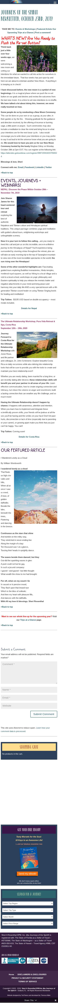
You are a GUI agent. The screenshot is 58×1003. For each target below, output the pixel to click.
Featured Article (44, 29)
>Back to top (7, 172)
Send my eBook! (27, 873)
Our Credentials (40, 786)
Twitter (48, 167)
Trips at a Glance (28, 620)
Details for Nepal (29, 308)
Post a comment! (43, 32)
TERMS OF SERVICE (27, 981)
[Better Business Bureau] (14, 963)
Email (20, 167)
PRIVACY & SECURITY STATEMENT (27, 978)
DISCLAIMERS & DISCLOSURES (32, 974)
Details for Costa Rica (29, 437)
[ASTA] (33, 963)
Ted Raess (24, 995)
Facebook (29, 167)
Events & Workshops (25, 29)
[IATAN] (44, 963)
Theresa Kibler (45, 995)
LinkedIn (40, 167)
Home (11, 974)
